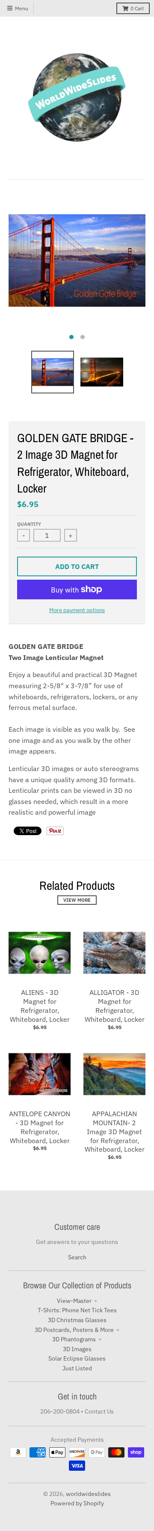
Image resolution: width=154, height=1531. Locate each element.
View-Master (74, 1301)
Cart (137, 8)
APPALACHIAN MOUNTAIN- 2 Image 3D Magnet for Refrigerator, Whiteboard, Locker (115, 1131)
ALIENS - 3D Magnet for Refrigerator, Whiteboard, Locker (40, 1005)
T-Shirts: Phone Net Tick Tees (77, 1310)
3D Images (77, 1349)
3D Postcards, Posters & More (74, 1330)
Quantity (29, 524)
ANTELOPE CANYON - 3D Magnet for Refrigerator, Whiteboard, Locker (39, 1126)
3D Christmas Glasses (77, 1320)
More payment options (77, 610)
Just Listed (77, 1368)
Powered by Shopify (77, 1503)
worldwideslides (88, 1494)
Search (77, 1257)
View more (77, 900)
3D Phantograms (74, 1339)
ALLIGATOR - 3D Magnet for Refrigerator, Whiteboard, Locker (115, 1005)
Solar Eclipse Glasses (77, 1358)
